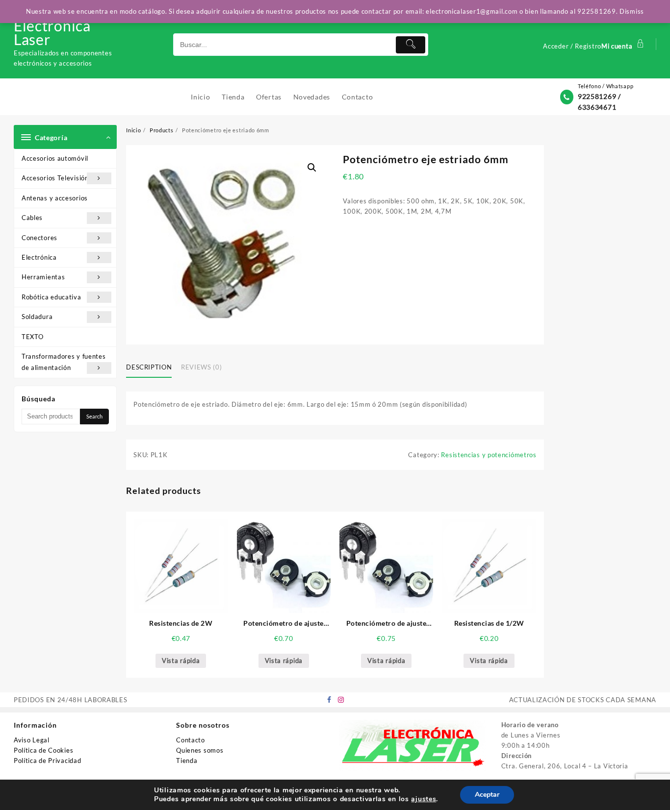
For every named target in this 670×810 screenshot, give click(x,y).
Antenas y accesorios (55, 198)
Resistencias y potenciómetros (488, 455)
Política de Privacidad (47, 760)
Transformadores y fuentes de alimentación (64, 361)
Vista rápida (181, 660)
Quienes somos (199, 750)
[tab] (152, 368)
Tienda (186, 760)
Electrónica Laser (52, 32)
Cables (32, 217)
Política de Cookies (43, 750)
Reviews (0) (201, 367)
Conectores (39, 238)
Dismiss (631, 11)
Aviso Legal (32, 740)
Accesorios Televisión (55, 178)
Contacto (190, 740)
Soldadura (37, 316)
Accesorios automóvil (55, 158)
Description (149, 367)
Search (94, 416)
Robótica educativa (51, 297)
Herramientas (43, 277)
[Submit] (410, 44)
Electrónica (39, 257)
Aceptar (487, 794)
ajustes (423, 799)
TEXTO (33, 337)
